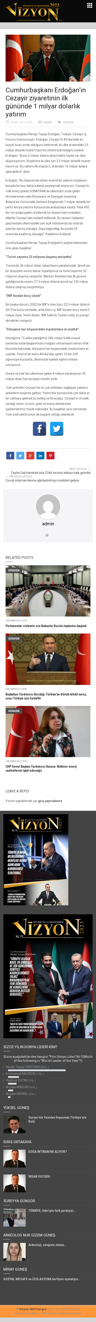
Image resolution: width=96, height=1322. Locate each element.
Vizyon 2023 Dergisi (33, 1309)
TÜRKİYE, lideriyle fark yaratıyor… (52, 1211)
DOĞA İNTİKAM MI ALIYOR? (47, 1152)
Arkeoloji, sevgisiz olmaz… (47, 1245)
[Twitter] (57, 429)
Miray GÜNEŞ (15, 1269)
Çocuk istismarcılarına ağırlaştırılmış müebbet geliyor (42, 480)
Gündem (68, 122)
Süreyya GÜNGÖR (19, 1201)
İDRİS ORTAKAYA (17, 1142)
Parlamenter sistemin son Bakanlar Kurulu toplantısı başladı (46, 626)
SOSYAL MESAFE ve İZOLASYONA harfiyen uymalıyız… (41, 1279)
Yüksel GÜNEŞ (16, 1107)
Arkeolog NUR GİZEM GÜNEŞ (29, 1235)
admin (48, 122)
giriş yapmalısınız (50, 801)
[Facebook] (39, 429)
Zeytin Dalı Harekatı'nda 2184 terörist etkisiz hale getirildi (50, 473)
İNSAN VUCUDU (39, 1176)
